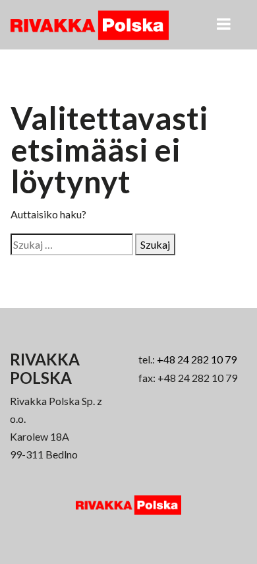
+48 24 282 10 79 (197, 359)
